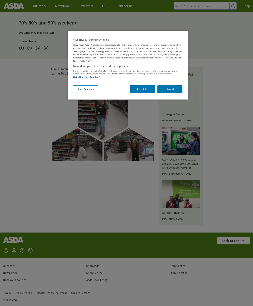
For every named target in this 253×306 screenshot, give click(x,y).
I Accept (170, 89)
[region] (128, 65)
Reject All (142, 89)
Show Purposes (86, 89)
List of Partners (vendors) (86, 77)
